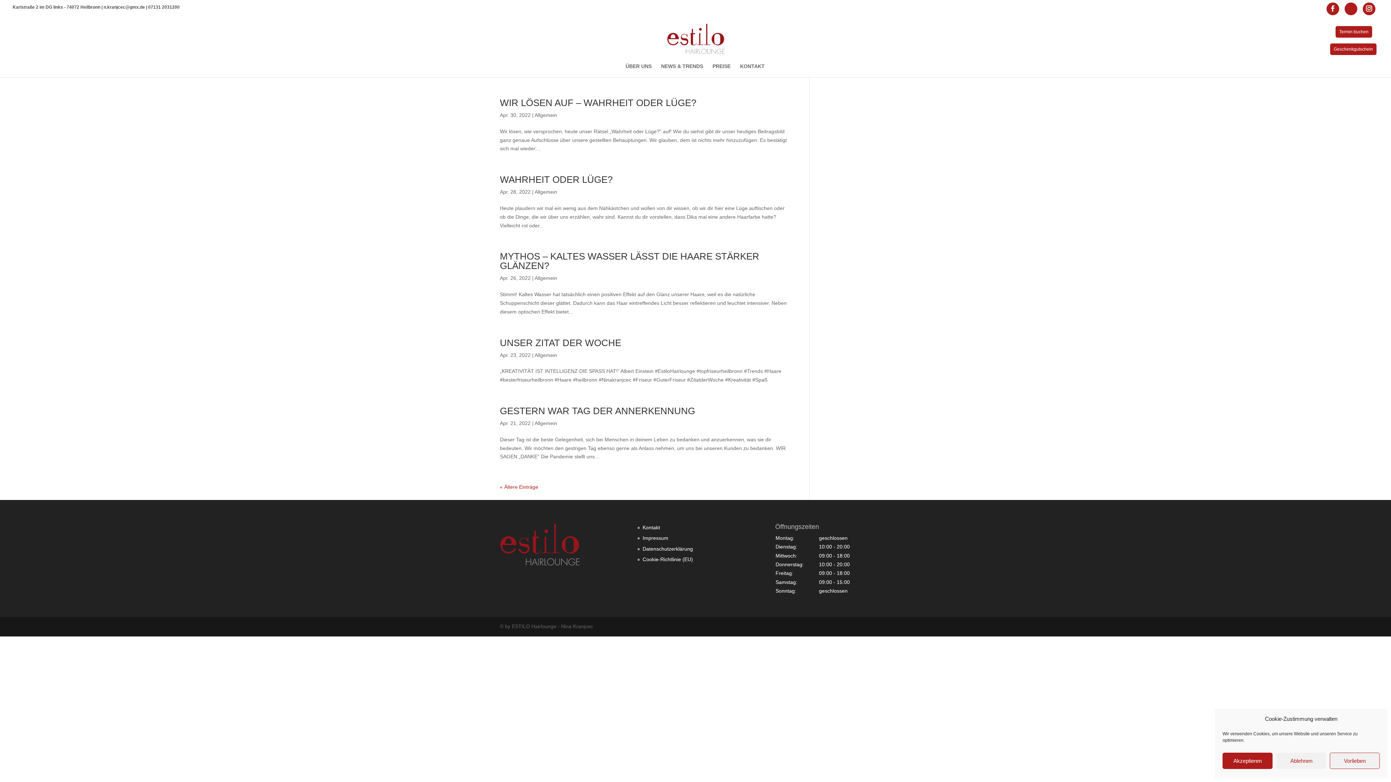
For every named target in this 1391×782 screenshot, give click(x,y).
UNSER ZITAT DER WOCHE (560, 342)
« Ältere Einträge (519, 487)
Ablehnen (1301, 761)
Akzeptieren (1247, 761)
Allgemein (546, 115)
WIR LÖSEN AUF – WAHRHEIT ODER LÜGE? (598, 102)
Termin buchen (1354, 31)
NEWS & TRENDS (682, 66)
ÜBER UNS (639, 66)
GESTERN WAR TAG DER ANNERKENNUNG (597, 410)
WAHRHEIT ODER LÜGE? (556, 179)
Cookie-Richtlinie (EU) (668, 559)
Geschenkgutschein (1353, 49)
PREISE (722, 66)
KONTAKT (752, 66)
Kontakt (651, 527)
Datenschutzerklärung (668, 549)
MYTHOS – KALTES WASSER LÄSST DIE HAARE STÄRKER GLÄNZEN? (629, 261)
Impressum (655, 538)
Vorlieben (1355, 761)
